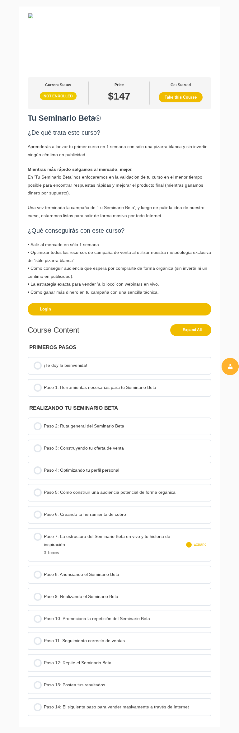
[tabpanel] (119, 214)
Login (45, 309)
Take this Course (181, 97)
